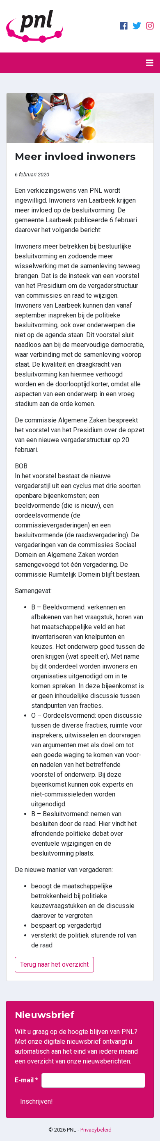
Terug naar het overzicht (54, 964)
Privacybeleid (96, 1130)
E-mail (26, 1080)
